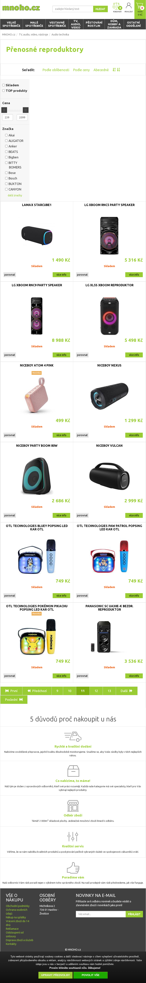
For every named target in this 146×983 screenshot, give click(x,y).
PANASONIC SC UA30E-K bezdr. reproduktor (109, 607)
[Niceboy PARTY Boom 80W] (36, 476)
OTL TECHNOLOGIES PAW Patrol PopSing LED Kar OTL (109, 527)
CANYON (15, 189)
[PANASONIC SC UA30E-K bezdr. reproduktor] (109, 637)
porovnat (9, 274)
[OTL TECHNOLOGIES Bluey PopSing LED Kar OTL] (36, 557)
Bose (12, 173)
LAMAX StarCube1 (37, 205)
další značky (15, 195)
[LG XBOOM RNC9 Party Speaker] (36, 316)
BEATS (13, 151)
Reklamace (12, 928)
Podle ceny (81, 70)
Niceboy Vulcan (109, 445)
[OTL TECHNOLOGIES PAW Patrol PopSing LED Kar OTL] (109, 557)
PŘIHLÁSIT (134, 914)
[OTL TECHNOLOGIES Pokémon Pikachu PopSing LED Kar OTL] (36, 637)
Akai (12, 135)
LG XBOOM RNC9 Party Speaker (37, 285)
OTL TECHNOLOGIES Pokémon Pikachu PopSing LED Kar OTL (36, 607)
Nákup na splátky (16, 917)
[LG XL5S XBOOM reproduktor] (109, 316)
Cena (6, 103)
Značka (7, 129)
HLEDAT (100, 8)
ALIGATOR (16, 140)
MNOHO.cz (8, 34)
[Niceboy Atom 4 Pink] (36, 396)
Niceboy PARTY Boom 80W (36, 445)
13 (109, 691)
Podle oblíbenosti (55, 70)
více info (61, 274)
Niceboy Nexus (109, 365)
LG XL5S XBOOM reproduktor (109, 285)
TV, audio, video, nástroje (33, 34)
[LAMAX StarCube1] (36, 236)
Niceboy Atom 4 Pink (37, 365)
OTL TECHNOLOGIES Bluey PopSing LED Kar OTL (37, 527)
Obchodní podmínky (17, 906)
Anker (13, 146)
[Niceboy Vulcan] (109, 476)
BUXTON (15, 184)
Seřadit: (28, 70)
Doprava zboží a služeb (19, 940)
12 (96, 691)
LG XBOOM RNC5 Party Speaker (109, 205)
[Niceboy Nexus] (109, 396)
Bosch (13, 178)
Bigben (13, 157)
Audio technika (60, 34)
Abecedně (101, 70)
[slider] (4, 110)
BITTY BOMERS (15, 165)
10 (69, 691)
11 (83, 691)
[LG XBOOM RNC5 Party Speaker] (109, 236)
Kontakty (11, 943)
